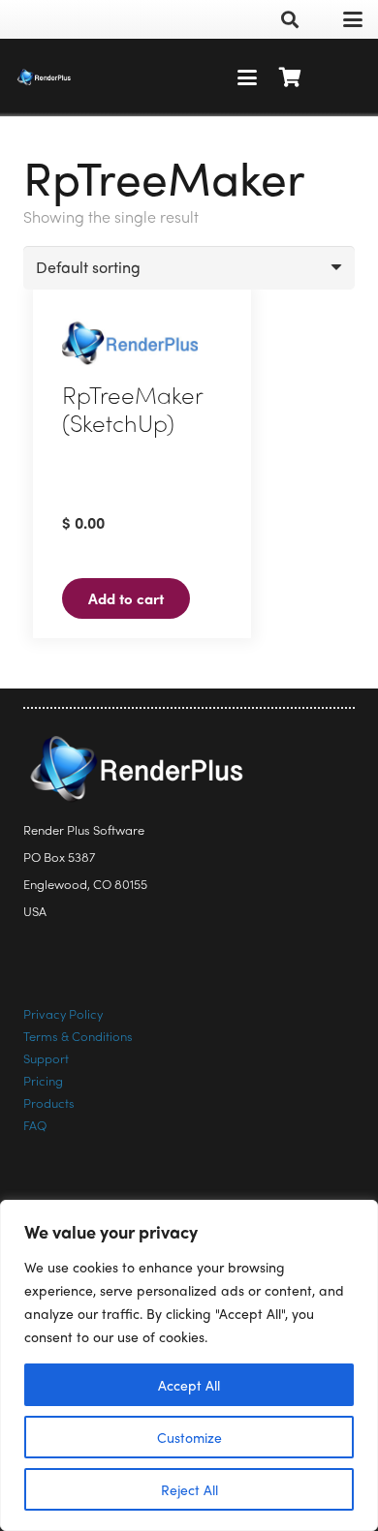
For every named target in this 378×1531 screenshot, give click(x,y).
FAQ (35, 1125)
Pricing (43, 1080)
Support (46, 1058)
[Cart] (290, 77)
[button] (289, 19)
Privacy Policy (63, 1013)
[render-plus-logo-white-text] (44, 77)
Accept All (189, 1384)
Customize (189, 1437)
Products (49, 1102)
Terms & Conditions (78, 1035)
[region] (189, 1365)
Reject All (189, 1489)
